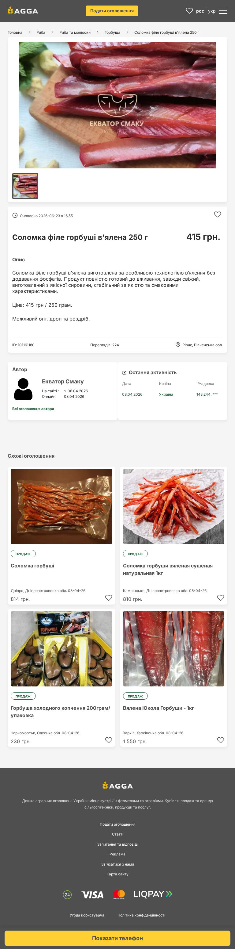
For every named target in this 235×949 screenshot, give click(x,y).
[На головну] (23, 10)
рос (200, 10)
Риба (40, 32)
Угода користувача (87, 915)
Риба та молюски (75, 32)
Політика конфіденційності (141, 915)
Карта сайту (117, 874)
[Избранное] (189, 11)
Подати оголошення (112, 10)
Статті (117, 834)
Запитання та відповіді (117, 844)
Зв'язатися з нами (117, 864)
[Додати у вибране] (217, 214)
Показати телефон (117, 938)
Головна (15, 32)
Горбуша (112, 32)
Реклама (117, 854)
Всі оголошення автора (33, 408)
